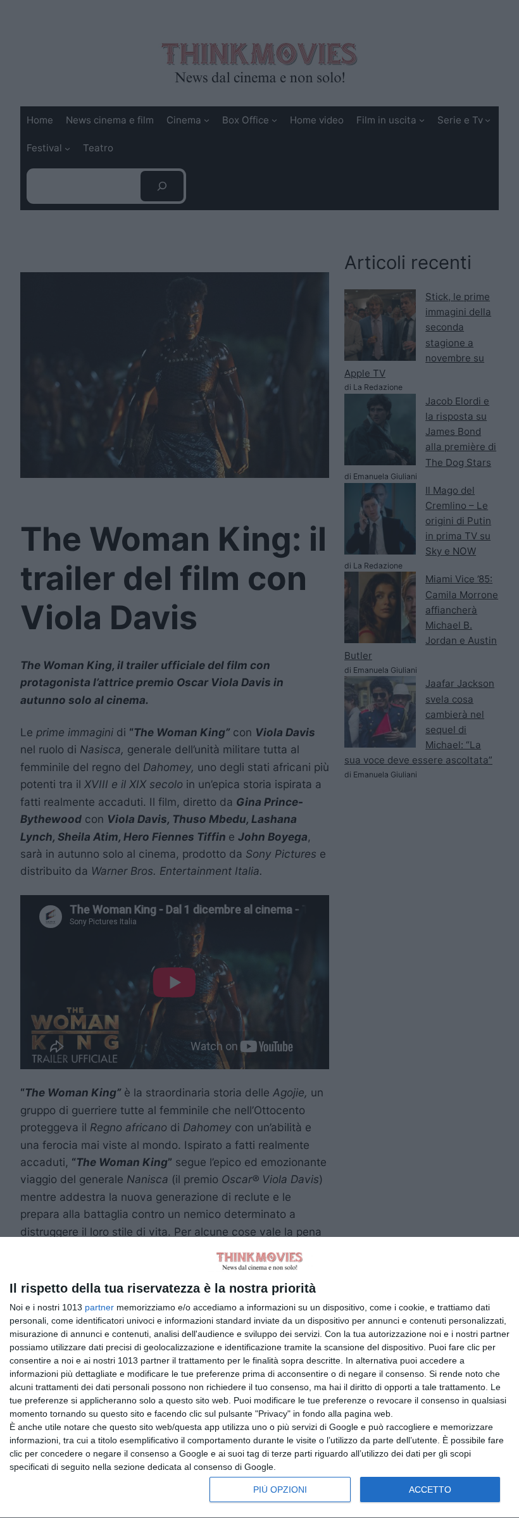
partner (99, 1307)
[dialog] (259, 1378)
